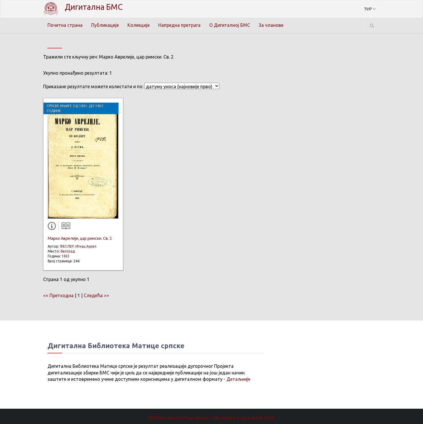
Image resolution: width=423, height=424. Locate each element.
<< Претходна (58, 295)
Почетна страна (65, 25)
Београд (68, 251)
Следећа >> (96, 295)
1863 (66, 256)
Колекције (138, 25)
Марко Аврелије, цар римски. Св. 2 (80, 238)
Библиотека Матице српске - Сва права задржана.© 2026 (211, 417)
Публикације (105, 25)
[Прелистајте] (64, 227)
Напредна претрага (179, 25)
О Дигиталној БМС (229, 25)
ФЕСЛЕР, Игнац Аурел (78, 246)
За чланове (271, 25)
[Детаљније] (53, 227)
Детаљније (238, 379)
